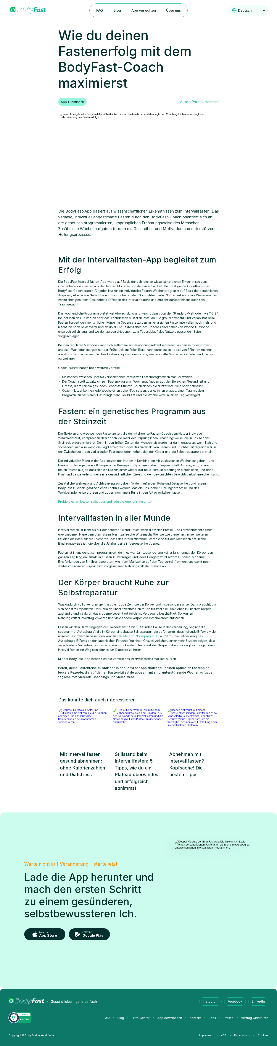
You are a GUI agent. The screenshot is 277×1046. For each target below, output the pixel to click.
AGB (223, 1035)
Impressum (206, 1035)
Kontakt (195, 1018)
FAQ (107, 1018)
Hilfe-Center (141, 1018)
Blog (121, 1018)
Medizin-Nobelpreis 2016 (141, 636)
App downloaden (169, 1018)
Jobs (212, 1018)
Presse (228, 1018)
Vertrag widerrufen (254, 1018)
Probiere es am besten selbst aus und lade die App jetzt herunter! (105, 501)
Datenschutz (242, 1035)
